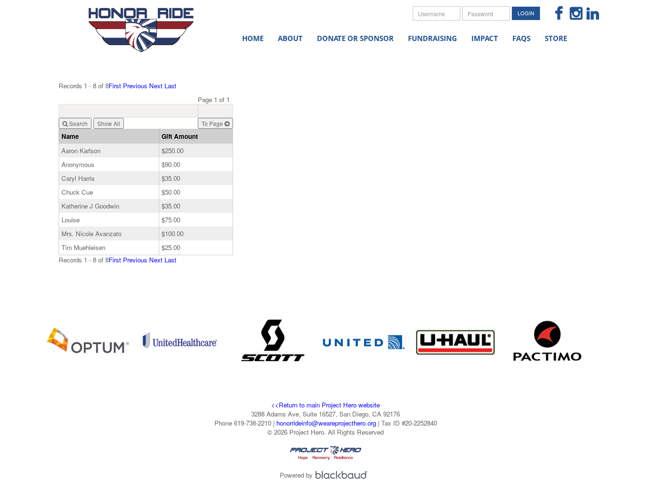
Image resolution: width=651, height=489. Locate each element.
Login (526, 13)
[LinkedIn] (588, 14)
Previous (135, 85)
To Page (213, 123)
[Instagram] (572, 14)
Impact (484, 38)
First (115, 85)
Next (156, 85)
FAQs (521, 38)
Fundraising (432, 38)
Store (556, 38)
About (290, 38)
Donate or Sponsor (355, 38)
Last (170, 85)
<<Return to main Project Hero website (325, 404)
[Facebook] (555, 14)
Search (78, 123)
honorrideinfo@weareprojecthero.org (326, 422)
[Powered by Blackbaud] (343, 474)
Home (253, 38)
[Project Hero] (149, 24)
